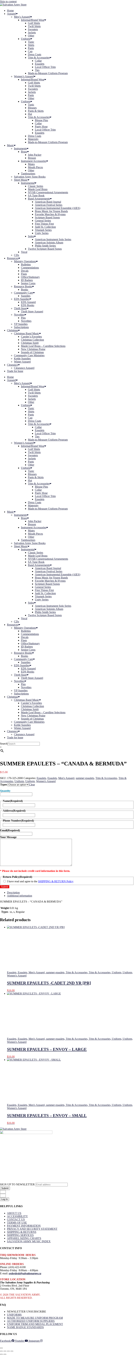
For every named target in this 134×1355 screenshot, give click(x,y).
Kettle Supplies (22, 358)
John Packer (34, 154)
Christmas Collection (32, 339)
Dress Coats (34, 54)
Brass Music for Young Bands (51, 211)
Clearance (12, 364)
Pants (31, 48)
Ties (37, 70)
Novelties (19, 314)
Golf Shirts (34, 23)
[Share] (8, 1351)
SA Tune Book (36, 195)
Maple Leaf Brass (37, 189)
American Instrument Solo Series (53, 239)
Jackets (32, 32)
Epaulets (39, 63)
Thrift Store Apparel (32, 311)
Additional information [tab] (19, 895)
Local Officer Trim (45, 66)
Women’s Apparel (24, 76)
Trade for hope (15, 371)
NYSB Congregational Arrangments (48, 192)
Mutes (31, 164)
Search (4, 743)
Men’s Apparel (22, 16)
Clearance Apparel (24, 367)
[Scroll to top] (1, 1348)
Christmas (12, 330)
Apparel (11, 13)
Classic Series (35, 186)
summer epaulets (85, 778)
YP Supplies (21, 324)
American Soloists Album (49, 242)
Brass (24, 151)
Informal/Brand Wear (32, 19)
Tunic (31, 41)
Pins (23, 317)
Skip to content (8, 1)
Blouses (32, 107)
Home (10, 10)
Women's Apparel (46, 781)
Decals (24, 270)
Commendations (30, 267)
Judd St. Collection (45, 226)
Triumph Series (43, 230)
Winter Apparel (22, 361)
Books (24, 289)
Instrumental (28, 182)
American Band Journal (48, 201)
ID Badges (27, 280)
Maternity (33, 139)
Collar (38, 60)
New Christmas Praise (33, 349)
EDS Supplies (21, 298)
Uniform (25, 38)
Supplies (25, 295)
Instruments (20, 148)
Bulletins (26, 264)
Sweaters (33, 29)
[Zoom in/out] (1, 1351)
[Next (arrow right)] (4, 1354)
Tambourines (28, 173)
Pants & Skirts (36, 110)
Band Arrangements (39, 198)
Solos (31, 236)
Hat (30, 114)
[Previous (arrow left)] (1, 1354)
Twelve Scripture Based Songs (45, 248)
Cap (30, 51)
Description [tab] (13, 892)
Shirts (31, 45)
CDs (16, 255)
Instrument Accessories (33, 161)
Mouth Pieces (35, 167)
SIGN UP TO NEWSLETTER (17, 1184)
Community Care (23, 292)
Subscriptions (21, 327)
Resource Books (23, 286)
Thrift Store (20, 308)
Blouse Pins (41, 120)
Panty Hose (41, 126)
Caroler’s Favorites (31, 336)
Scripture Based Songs (47, 217)
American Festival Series (48, 204)
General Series (43, 220)
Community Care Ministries (29, 355)
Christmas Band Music (26, 333)
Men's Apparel (66, 778)
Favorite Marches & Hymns (50, 214)
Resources (12, 258)
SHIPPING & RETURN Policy (55, 881)
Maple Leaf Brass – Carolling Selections (43, 345)
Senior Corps (28, 283)
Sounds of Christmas (32, 352)
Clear (32, 784)
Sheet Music (21, 179)
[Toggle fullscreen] (4, 1351)
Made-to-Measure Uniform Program (48, 73)
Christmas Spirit (30, 342)
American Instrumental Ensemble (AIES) (57, 208)
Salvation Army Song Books (30, 176)
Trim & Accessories (39, 57)
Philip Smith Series (45, 245)
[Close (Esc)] (11, 1351)
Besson (32, 157)
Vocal (24, 251)
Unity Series (42, 233)
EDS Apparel (28, 302)
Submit (4, 886)
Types (3, 784)
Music (10, 145)
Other (31, 35)
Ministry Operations (25, 261)
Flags (24, 273)
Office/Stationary (30, 277)
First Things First (44, 223)
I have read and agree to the (40, 881)
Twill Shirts (34, 26)
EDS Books (27, 305)
